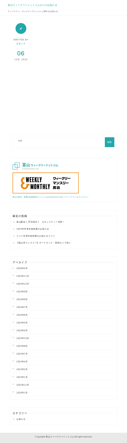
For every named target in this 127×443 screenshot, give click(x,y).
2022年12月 (22, 384)
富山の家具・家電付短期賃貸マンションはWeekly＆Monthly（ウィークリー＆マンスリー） (51, 197)
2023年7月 (22, 353)
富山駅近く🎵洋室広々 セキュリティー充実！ (40, 221)
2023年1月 (22, 377)
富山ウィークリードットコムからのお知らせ (32, 5)
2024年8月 (22, 299)
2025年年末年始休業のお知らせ (32, 228)
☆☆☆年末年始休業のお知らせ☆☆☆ (35, 235)
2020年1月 (22, 392)
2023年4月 (22, 361)
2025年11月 (22, 276)
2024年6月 (22, 314)
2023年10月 (22, 338)
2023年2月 (22, 369)
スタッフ (21, 43)
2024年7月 (22, 307)
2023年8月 (22, 346)
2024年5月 (22, 322)
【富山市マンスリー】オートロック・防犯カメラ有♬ (43, 242)
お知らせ (21, 419)
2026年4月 (22, 268)
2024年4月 (22, 330)
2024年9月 (22, 291)
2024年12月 (22, 283)
